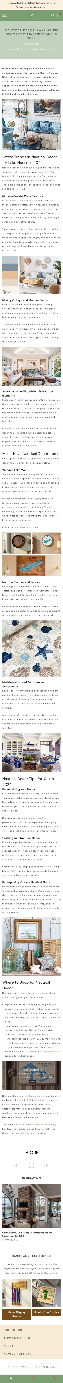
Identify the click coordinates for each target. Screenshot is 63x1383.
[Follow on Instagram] (31, 1152)
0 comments (47, 49)
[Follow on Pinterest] (36, 1152)
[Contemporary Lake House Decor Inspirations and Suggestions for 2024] (16, 1165)
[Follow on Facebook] (26, 1152)
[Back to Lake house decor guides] (31, 1165)
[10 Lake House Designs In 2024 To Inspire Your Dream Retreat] (46, 1165)
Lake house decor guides (25, 49)
